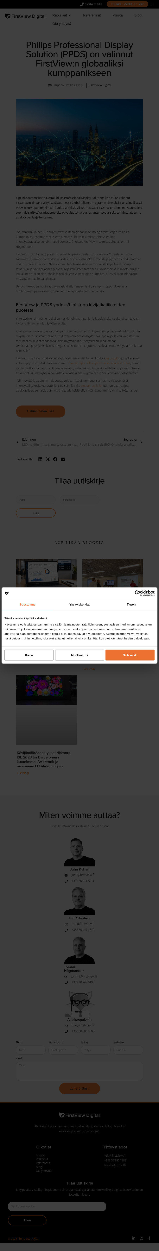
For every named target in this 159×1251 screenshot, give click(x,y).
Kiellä (29, 655)
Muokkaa (77, 655)
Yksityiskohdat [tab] (79, 604)
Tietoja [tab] (131, 604)
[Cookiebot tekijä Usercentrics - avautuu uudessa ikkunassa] (138, 593)
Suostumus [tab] (27, 604)
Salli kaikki (130, 655)
